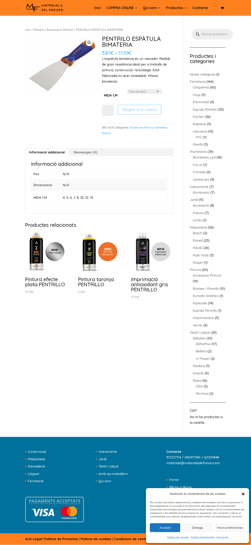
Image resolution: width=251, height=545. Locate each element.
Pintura (39, 30)
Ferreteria (161, 127)
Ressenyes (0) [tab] (85, 152)
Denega (197, 528)
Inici (98, 8)
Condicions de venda (131, 539)
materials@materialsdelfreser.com (193, 463)
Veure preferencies (230, 528)
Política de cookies (178, 537)
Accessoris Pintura (60, 30)
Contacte (200, 8)
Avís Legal (222, 537)
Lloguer (34, 474)
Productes (174, 8)
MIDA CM (110, 95)
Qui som (150, 8)
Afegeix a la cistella (139, 109)
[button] (243, 494)
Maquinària (36, 459)
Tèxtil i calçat (108, 466)
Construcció (37, 451)
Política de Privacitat (203, 537)
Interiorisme (107, 451)
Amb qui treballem (113, 474)
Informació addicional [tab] (47, 152)
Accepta (165, 528)
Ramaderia (36, 466)
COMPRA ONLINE (120, 8)
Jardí (102, 459)
